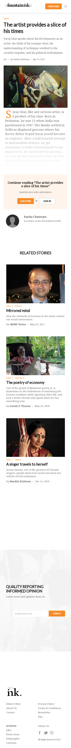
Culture (18, 459)
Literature (19, 378)
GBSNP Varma (18, 324)
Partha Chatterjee (35, 216)
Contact (10, 712)
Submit (57, 613)
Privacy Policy (46, 704)
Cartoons (11, 743)
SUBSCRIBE (53, 6)
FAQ (40, 716)
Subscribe (25, 201)
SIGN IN (47, 201)
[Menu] (65, 6)
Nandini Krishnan (20, 481)
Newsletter (44, 712)
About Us (11, 708)
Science (18, 306)
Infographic (13, 738)
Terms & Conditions (49, 708)
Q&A (8, 306)
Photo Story (12, 734)
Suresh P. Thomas (20, 406)
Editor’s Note (13, 704)
